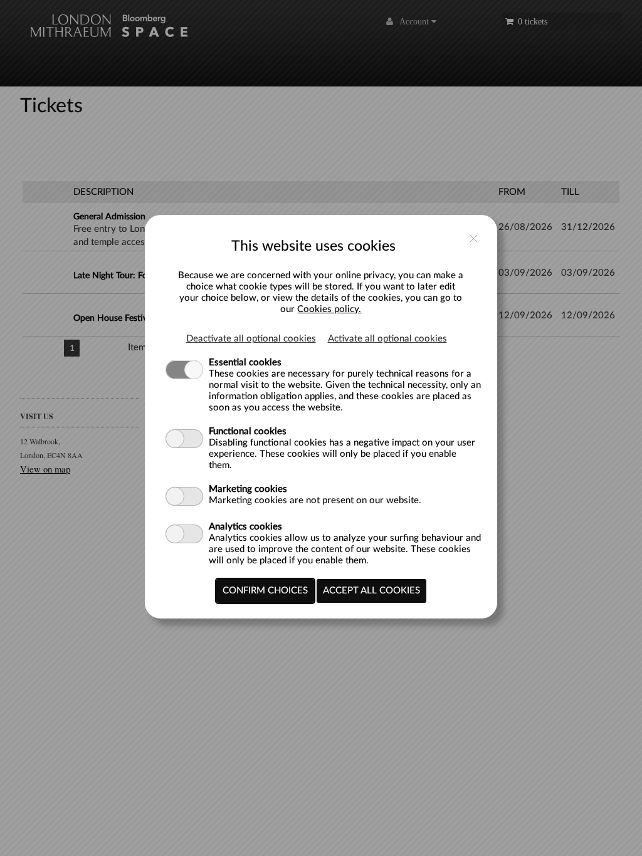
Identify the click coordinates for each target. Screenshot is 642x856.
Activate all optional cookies (387, 338)
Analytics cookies (245, 526)
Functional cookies (248, 431)
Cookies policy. (329, 309)
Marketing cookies (248, 489)
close (474, 238)
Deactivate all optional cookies (251, 338)
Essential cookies (245, 362)
